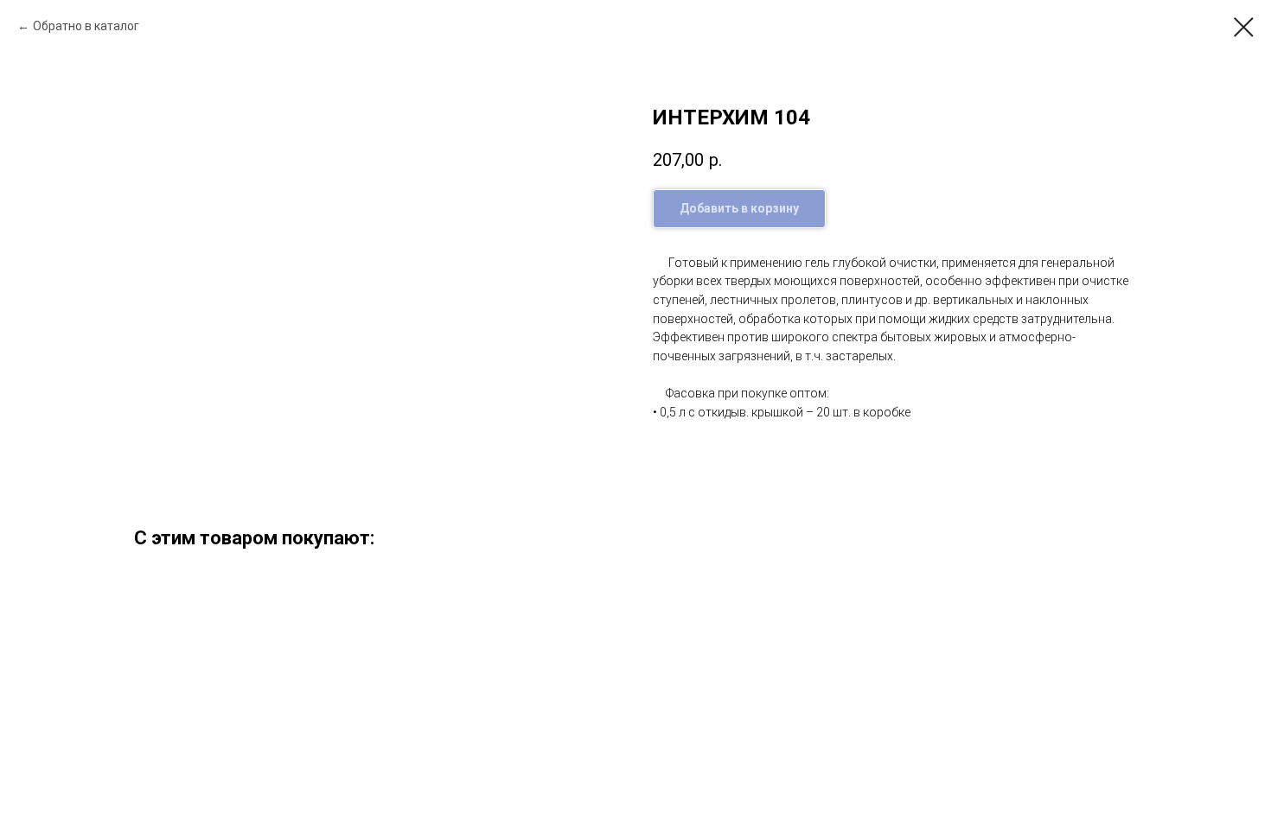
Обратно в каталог (86, 26)
